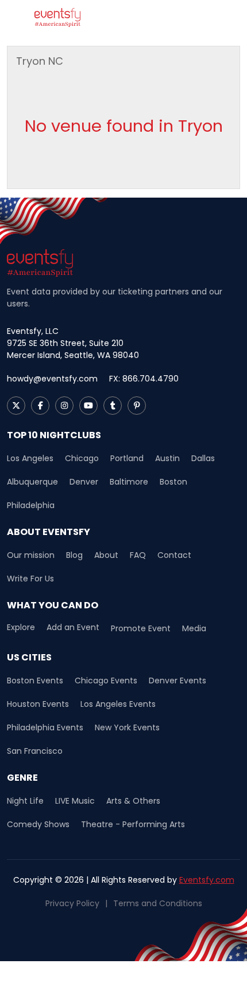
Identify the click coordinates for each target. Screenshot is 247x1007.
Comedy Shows (38, 824)
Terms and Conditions (157, 903)
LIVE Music (75, 801)
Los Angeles (30, 458)
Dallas (203, 458)
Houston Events (38, 704)
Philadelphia (31, 505)
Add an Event (73, 627)
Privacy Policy (72, 903)
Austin (167, 458)
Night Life (25, 801)
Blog (74, 555)
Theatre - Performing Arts (133, 824)
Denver (84, 481)
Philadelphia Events (45, 727)
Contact (174, 555)
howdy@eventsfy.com (52, 378)
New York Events (127, 727)
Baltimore (129, 481)
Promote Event (141, 628)
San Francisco (35, 751)
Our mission (31, 555)
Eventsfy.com (206, 880)
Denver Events (177, 680)
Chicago (82, 458)
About (106, 555)
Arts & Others (133, 801)
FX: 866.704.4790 (144, 378)
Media (194, 628)
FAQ (138, 555)
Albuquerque (32, 481)
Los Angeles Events (118, 704)
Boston (173, 481)
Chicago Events (106, 680)
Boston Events (35, 680)
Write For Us (30, 578)
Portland (127, 458)
